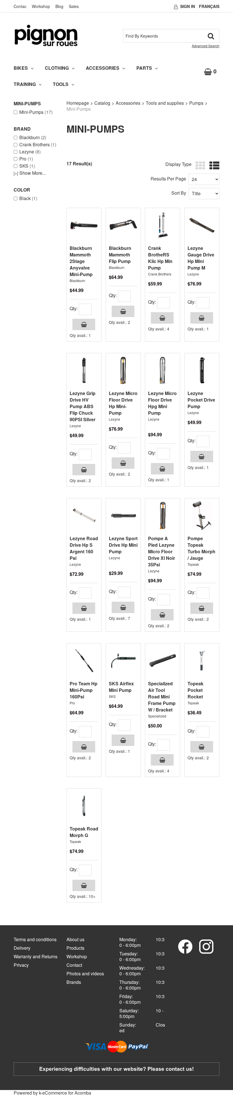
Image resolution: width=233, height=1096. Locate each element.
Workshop (41, 6)
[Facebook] (185, 946)
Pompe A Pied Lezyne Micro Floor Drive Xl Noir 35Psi (161, 551)
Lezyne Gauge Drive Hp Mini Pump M (201, 258)
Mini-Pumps (36, 112)
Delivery (22, 948)
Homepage (77, 103)
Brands (73, 982)
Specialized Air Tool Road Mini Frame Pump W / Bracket (162, 696)
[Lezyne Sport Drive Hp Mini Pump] (123, 515)
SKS (27, 166)
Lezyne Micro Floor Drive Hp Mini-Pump (123, 403)
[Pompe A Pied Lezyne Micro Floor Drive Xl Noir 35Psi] (162, 515)
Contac (20, 6)
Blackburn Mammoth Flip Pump (120, 254)
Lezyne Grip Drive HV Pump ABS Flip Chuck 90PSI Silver (82, 406)
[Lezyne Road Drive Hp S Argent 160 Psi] (84, 515)
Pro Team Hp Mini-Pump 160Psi (83, 690)
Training (25, 84)
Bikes (21, 68)
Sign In (187, 6)
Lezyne (30, 152)
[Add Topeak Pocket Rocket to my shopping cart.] (201, 746)
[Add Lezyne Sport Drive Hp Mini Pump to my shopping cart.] (123, 607)
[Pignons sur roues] (46, 35)
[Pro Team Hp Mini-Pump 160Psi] (84, 660)
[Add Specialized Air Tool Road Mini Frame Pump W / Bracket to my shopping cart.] (162, 760)
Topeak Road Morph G (84, 831)
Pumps (196, 103)
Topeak (193, 564)
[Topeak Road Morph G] (84, 805)
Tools (60, 84)
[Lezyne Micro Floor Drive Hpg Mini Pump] (162, 370)
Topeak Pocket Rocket (195, 690)
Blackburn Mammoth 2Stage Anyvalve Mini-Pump (81, 261)
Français (209, 6)
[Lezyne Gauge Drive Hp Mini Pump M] (202, 225)
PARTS (144, 68)
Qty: (74, 308)
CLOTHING (57, 68)
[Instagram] (206, 946)
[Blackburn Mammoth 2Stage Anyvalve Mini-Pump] (84, 225)
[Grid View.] (199, 166)
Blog (59, 6)
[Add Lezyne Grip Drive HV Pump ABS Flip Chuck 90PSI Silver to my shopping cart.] (83, 469)
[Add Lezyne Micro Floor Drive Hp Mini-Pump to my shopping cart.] (123, 463)
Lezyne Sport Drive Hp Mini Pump (123, 545)
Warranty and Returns (35, 956)
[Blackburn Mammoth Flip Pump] (123, 225)
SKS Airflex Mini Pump (121, 686)
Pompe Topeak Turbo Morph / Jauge (201, 548)
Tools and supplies (165, 103)
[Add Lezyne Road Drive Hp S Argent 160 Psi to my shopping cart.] (83, 608)
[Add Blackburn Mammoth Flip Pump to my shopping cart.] (123, 311)
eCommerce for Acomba (66, 1092)
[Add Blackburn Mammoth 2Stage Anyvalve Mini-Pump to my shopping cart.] (83, 324)
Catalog (102, 103)
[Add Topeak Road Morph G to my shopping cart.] (83, 885)
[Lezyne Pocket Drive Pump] (202, 370)
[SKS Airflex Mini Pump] (123, 660)
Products (75, 948)
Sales (74, 6)
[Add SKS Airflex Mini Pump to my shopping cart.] (123, 740)
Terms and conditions (35, 939)
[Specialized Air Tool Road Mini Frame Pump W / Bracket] (162, 660)
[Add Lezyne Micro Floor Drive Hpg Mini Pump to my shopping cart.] (162, 468)
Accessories (128, 103)
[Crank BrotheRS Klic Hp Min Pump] (162, 225)
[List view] (213, 166)
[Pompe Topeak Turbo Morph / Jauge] (202, 515)
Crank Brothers (37, 144)
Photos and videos (85, 973)
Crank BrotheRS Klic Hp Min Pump (160, 258)
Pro (26, 159)
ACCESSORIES (102, 68)
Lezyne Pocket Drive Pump (201, 400)
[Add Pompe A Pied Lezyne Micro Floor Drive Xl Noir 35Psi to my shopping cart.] (162, 614)
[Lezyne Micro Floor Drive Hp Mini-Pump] (123, 370)
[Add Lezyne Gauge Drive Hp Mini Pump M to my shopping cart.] (201, 318)
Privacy (21, 965)
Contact (74, 965)
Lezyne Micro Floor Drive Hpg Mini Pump (162, 403)
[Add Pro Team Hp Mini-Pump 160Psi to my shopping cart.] (83, 746)
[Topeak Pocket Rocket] (202, 660)
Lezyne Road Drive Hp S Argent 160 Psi (84, 548)
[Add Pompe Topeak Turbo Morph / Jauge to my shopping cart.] (201, 608)
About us (75, 939)
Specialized (157, 715)
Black (28, 198)
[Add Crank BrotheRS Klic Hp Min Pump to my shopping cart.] (162, 318)
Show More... (30, 173)
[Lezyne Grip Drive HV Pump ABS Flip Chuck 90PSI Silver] (84, 370)
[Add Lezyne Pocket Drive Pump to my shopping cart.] (201, 456)
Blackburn (32, 137)
